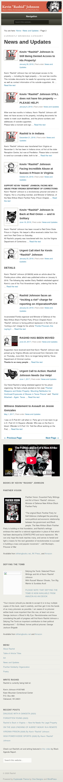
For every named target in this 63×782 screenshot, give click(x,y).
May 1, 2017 (9, 414)
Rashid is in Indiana (31, 133)
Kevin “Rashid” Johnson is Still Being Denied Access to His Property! (37, 56)
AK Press (36, 553)
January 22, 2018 (26, 307)
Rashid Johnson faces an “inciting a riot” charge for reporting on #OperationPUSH (38, 299)
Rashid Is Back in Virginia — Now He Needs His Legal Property (30, 722)
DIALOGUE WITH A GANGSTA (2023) (19, 713)
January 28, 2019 (26, 64)
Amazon (48, 553)
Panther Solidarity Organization (16, 666)
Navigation (31, 16)
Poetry (6, 671)
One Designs (37, 779)
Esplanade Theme (21, 779)
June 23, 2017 (25, 341)
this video (46, 748)
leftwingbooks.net (23, 553)
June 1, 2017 (24, 379)
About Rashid (9, 648)
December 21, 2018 (27, 137)
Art (4, 657)
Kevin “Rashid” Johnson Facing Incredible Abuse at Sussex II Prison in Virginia (36, 168)
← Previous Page (13, 437)
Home (18, 30)
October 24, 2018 (26, 176)
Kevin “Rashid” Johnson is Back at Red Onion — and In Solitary (37, 214)
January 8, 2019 (25, 106)
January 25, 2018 (26, 258)
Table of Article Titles (12, 653)
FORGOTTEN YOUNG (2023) (15, 718)
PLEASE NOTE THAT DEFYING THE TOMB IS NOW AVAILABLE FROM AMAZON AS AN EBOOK (41, 593)
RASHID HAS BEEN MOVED (36, 337)
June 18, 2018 (25, 222)
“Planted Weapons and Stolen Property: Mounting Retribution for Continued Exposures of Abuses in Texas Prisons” (28, 390)
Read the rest (10, 85)
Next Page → (52, 437)
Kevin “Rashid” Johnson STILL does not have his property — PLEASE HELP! (39, 98)
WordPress (52, 779)
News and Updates (31, 30)
